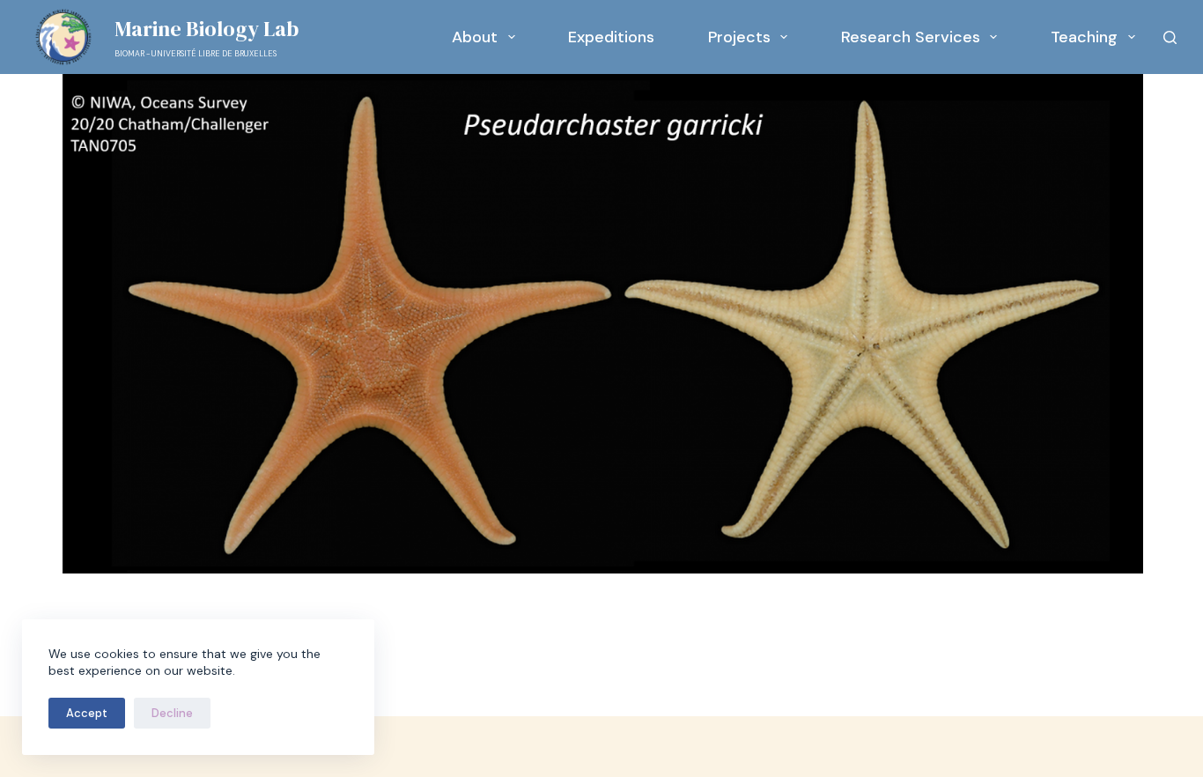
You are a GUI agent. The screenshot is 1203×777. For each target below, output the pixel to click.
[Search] (1170, 37)
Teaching (1084, 37)
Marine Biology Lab (206, 28)
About (475, 37)
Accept (86, 713)
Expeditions (611, 37)
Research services (910, 37)
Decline (172, 713)
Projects (739, 37)
